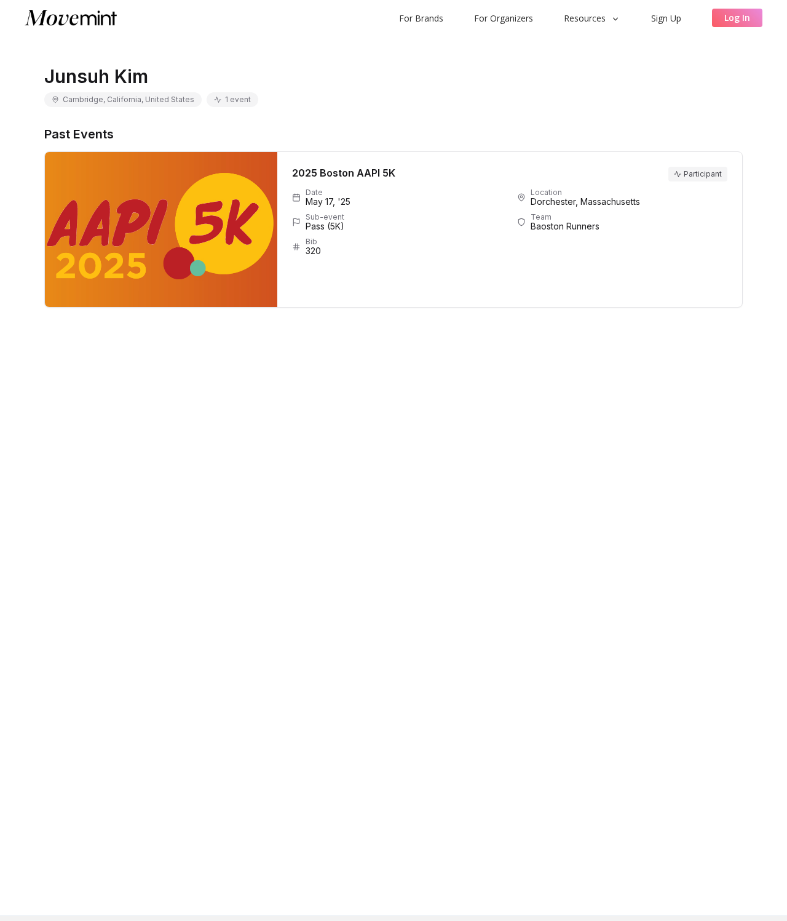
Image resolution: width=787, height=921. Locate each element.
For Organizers (503, 18)
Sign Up (666, 18)
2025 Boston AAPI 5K (343, 173)
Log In (737, 17)
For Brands (421, 18)
